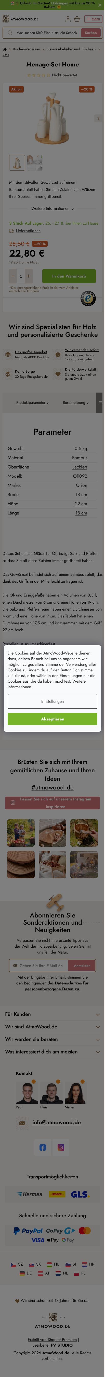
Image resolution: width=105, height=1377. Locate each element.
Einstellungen (52, 701)
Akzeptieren (52, 719)
